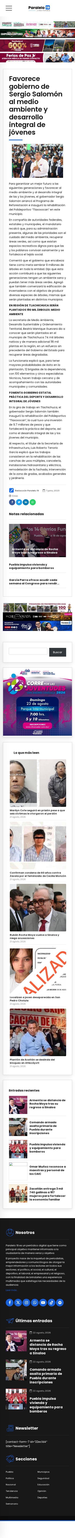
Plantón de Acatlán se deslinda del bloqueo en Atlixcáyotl (32, 1061)
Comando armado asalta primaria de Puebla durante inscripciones (43, 1128)
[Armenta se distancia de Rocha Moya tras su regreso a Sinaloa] (37, 540)
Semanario (12, 1503)
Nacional (11, 1484)
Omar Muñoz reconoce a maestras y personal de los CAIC (47, 1170)
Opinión (42, 1491)
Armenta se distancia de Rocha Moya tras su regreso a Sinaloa (35, 551)
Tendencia (12, 1491)
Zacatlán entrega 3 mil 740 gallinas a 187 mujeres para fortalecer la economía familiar (47, 1194)
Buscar (57, 652)
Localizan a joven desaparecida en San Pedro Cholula (35, 999)
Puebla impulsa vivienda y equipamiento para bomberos (31, 566)
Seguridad (43, 1478)
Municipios (44, 1471)
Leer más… (12, 1290)
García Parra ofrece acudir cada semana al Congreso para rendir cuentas (33, 583)
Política (10, 1478)
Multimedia (12, 1497)
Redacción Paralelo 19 (27, 490)
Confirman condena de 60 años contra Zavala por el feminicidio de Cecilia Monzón (38, 874)
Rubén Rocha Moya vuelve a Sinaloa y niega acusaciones (34, 936)
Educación (43, 1484)
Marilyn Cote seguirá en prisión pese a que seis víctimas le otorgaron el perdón (37, 812)
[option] (37, 161)
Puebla (9, 1471)
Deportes (42, 1497)
